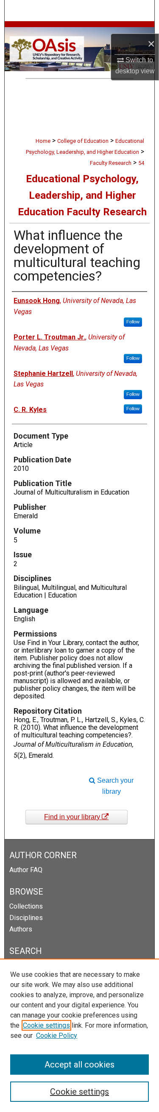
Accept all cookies (79, 1064)
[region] (79, 1035)
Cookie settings (46, 1025)
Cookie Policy (56, 1035)
